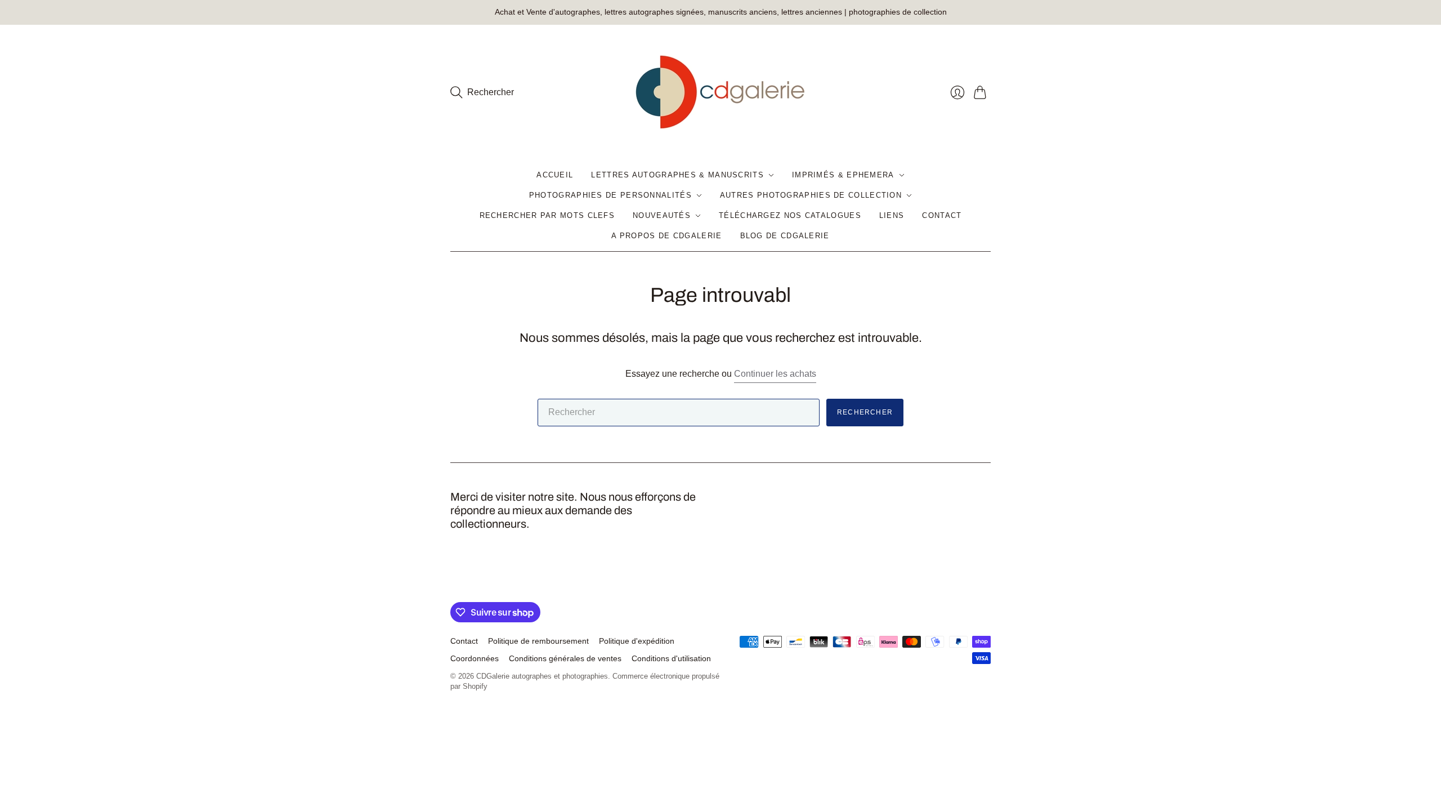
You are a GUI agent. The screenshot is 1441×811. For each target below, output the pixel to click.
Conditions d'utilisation (671, 658)
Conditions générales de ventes (565, 658)
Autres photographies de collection (811, 195)
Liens (892, 215)
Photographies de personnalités (610, 195)
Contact (941, 215)
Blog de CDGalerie (785, 235)
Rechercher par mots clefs (547, 215)
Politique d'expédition (636, 640)
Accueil (554, 175)
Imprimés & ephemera (843, 175)
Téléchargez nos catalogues (790, 215)
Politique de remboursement (538, 640)
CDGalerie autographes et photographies (542, 676)
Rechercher (865, 412)
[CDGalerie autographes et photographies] (720, 92)
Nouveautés (662, 215)
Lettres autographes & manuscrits (677, 175)
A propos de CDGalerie (666, 235)
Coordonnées (474, 658)
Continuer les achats (775, 373)
